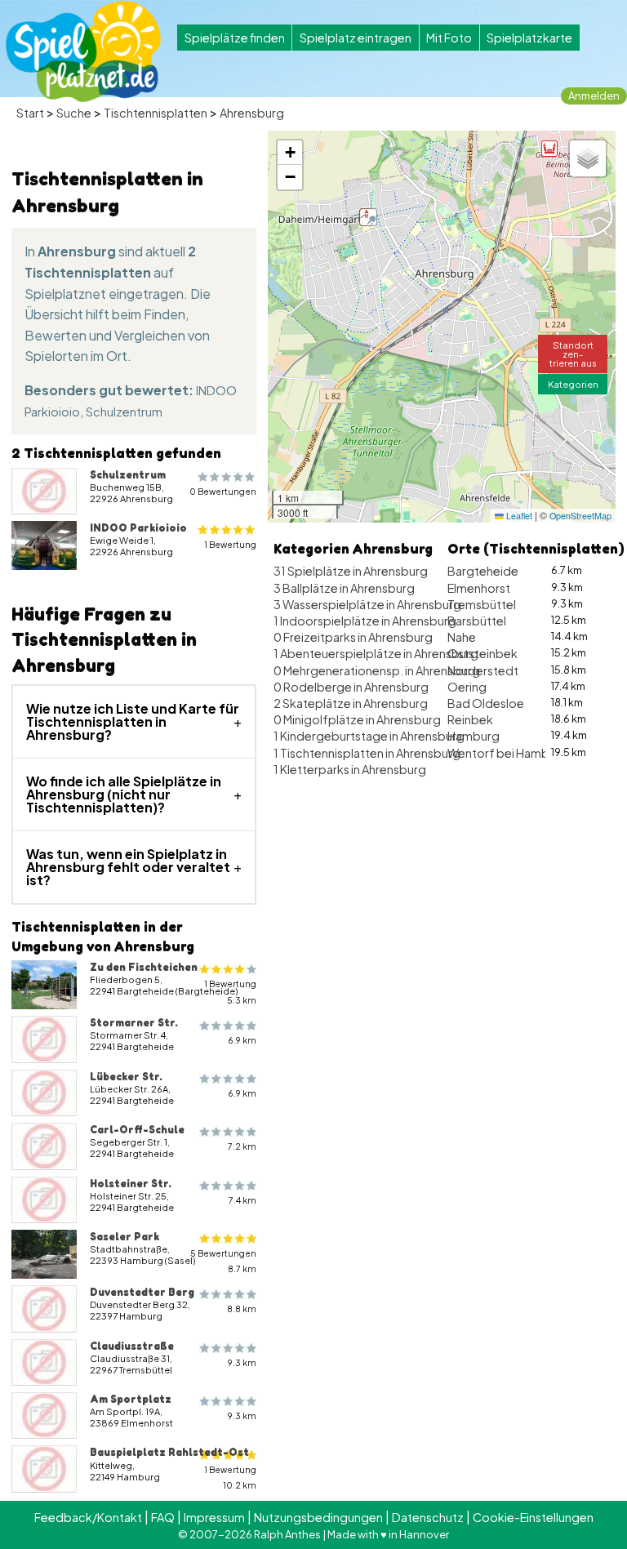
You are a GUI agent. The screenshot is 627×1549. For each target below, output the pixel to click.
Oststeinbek (482, 653)
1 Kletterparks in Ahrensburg (349, 769)
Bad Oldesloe (485, 703)
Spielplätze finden (235, 37)
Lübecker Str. (126, 1076)
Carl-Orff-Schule (137, 1129)
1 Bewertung (230, 544)
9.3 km (242, 1362)
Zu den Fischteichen (144, 966)
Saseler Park (124, 1236)
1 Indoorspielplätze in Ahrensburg (364, 620)
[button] (549, 148)
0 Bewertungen (222, 491)
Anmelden (594, 95)
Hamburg (473, 735)
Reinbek (470, 719)
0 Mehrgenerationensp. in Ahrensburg (376, 670)
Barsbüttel (476, 620)
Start (30, 112)
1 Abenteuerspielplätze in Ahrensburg (375, 653)
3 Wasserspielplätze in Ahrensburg (367, 604)
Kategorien (573, 383)
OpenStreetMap (580, 516)
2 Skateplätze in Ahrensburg (350, 703)
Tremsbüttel (481, 604)
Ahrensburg (252, 112)
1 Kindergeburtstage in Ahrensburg (369, 735)
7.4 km (242, 1200)
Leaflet (518, 516)
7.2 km (242, 1146)
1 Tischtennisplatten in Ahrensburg (366, 753)
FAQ (163, 1517)
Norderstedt (482, 670)
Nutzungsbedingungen (318, 1517)
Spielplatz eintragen (355, 37)
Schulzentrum (124, 411)
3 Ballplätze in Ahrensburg (344, 588)
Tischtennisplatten (155, 112)
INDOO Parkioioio (138, 527)
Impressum (214, 1517)
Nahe (461, 637)
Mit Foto (449, 37)
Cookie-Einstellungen (533, 1517)
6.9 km (242, 1040)
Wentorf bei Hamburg (507, 753)
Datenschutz (428, 1517)
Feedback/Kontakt (88, 1517)
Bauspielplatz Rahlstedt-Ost (169, 1451)
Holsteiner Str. (130, 1183)
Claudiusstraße (132, 1345)
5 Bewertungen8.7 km (223, 1261)
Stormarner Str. (134, 1022)
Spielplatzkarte (529, 37)
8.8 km (241, 1308)
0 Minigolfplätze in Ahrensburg (357, 719)
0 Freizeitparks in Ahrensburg (353, 637)
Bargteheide (482, 570)
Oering (467, 686)
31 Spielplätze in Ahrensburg (350, 570)
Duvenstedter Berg (142, 1291)
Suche (73, 112)
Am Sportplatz (130, 1398)
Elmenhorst (478, 588)
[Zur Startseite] (83, 51)
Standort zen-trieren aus (573, 353)
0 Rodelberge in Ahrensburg (351, 686)
